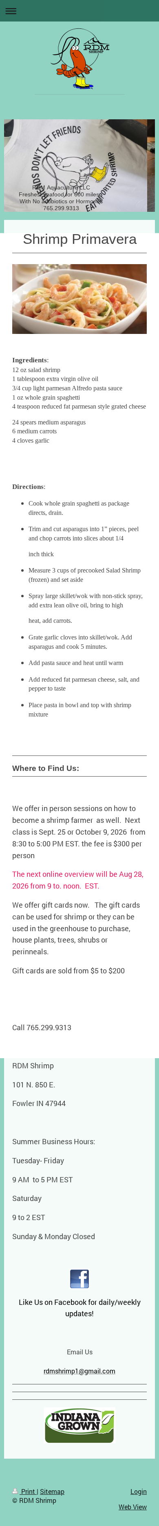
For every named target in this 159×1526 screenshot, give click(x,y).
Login (138, 1491)
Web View (133, 1506)
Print (28, 1491)
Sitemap (52, 1491)
